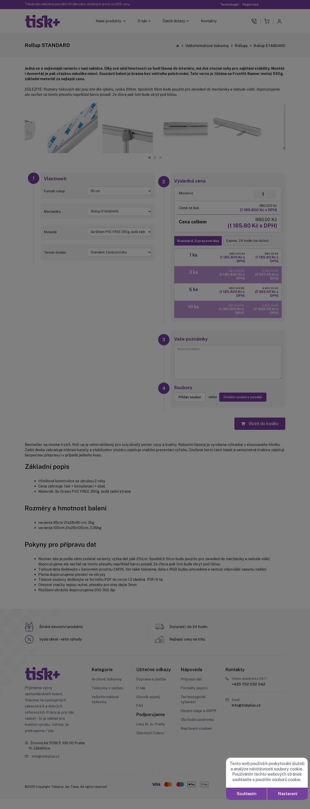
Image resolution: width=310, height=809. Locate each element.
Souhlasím (246, 793)
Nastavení (287, 793)
